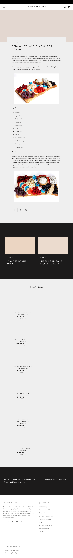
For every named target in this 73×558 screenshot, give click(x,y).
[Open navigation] (4, 7)
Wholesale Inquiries (45, 519)
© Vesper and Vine (12, 550)
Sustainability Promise (45, 525)
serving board (40, 158)
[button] (20, 317)
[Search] (65, 7)
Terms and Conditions (45, 510)
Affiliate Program (44, 528)
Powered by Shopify (11, 553)
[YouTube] (17, 521)
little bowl (50, 156)
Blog (40, 522)
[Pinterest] (12, 521)
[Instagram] (8, 521)
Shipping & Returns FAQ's (46, 516)
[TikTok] (21, 521)
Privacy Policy (43, 507)
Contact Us (42, 513)
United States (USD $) (12, 546)
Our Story (42, 532)
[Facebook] (4, 521)
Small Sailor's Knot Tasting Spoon (23, 421)
